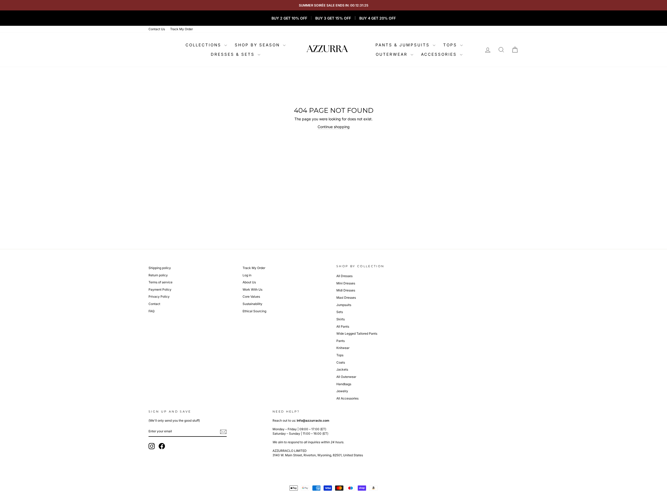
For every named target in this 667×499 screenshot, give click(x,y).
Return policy (158, 275)
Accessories (440, 54)
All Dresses (344, 276)
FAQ (152, 311)
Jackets (342, 369)
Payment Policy (160, 289)
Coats (340, 362)
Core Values (251, 296)
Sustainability (252, 304)
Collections (204, 44)
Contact (154, 304)
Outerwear (392, 54)
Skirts (340, 319)
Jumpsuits (343, 305)
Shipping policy (160, 268)
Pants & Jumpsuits (403, 44)
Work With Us (252, 289)
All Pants (342, 326)
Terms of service (160, 282)
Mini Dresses (345, 283)
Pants (340, 341)
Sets (339, 312)
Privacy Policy (159, 296)
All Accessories (347, 398)
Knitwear (342, 348)
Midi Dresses (345, 290)
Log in (247, 275)
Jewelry (342, 391)
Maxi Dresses (346, 298)
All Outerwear (346, 377)
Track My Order (181, 29)
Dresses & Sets (233, 54)
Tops (451, 44)
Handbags (343, 384)
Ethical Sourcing (254, 311)
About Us (249, 282)
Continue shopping (334, 126)
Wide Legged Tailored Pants (356, 333)
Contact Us (157, 29)
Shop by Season (258, 44)
